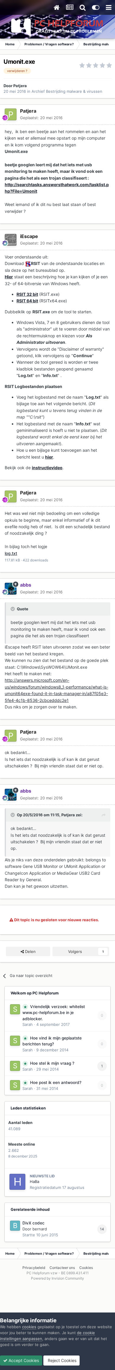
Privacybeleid (33, 1267)
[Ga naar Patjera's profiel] (11, 114)
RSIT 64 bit (27, 300)
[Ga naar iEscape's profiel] (11, 240)
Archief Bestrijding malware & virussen (67, 91)
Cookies (86, 1267)
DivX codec (33, 1223)
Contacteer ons (62, 1267)
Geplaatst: (41, 117)
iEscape (29, 236)
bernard (39, 1229)
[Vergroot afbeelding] (28, 263)
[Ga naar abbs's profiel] (11, 589)
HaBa (34, 1181)
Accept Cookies (23, 1360)
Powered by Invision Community (57, 1278)
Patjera (20, 85)
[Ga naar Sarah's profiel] (15, 1009)
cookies (29, 1326)
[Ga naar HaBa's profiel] (17, 1182)
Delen (30, 951)
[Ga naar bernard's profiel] (15, 1226)
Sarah (27, 1024)
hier (49, 456)
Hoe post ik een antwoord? (55, 1082)
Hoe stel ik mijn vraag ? (52, 1063)
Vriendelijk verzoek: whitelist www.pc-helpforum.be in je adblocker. (53, 1012)
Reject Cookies (61, 1360)
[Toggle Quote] (13, 608)
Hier (9, 276)
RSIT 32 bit (27, 294)
